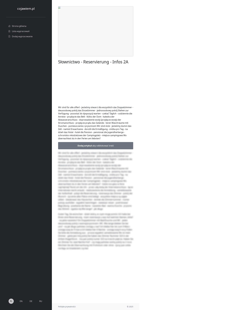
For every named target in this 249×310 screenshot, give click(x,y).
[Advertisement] (158, 45)
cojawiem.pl (26, 8)
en (21, 301)
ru (40, 301)
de (31, 301)
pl (11, 301)
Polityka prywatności (67, 306)
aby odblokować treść (96, 145)
